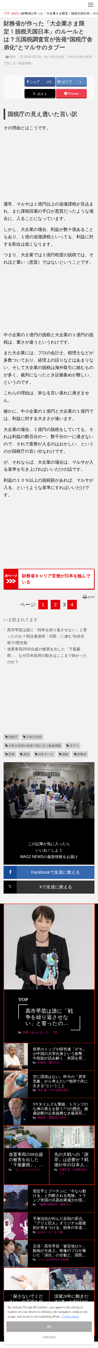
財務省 (81, 754)
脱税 (65, 754)
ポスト (41, 94)
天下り (74, 745)
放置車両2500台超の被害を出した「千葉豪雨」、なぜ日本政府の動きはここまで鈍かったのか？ (47, 655)
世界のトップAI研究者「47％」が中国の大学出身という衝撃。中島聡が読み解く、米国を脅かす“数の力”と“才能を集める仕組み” (60, 1054)
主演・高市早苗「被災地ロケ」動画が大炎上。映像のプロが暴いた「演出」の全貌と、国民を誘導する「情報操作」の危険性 (59, 1251)
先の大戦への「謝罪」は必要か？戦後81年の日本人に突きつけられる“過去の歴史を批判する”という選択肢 (71, 1159)
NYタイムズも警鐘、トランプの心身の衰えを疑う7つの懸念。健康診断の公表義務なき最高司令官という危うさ (60, 1109)
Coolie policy (70, 1316)
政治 (26, 754)
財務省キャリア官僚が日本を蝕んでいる (56, 579)
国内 (13, 57)
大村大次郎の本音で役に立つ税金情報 (34, 745)
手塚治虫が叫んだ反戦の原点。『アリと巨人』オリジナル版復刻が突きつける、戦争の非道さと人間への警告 (59, 1223)
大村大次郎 (34, 737)
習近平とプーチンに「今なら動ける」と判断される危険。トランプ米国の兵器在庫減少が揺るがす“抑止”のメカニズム (59, 1196)
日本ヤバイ (46, 754)
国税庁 (13, 737)
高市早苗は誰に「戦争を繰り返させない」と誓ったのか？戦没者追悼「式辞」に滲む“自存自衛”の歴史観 (47, 636)
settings (49, 1337)
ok (49, 1326)
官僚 (11, 754)
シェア (34, 82)
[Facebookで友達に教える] (49, 868)
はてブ (66, 82)
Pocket (72, 93)
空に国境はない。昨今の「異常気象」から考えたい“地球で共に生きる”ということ (60, 1081)
